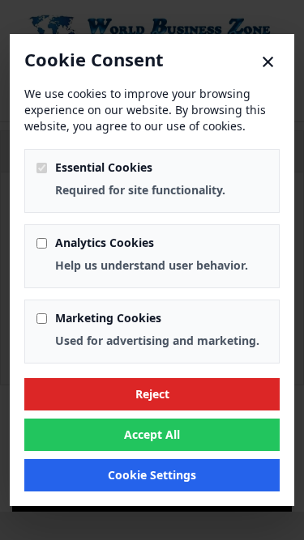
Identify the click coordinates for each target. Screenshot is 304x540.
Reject (152, 394)
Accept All (152, 434)
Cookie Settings (152, 475)
